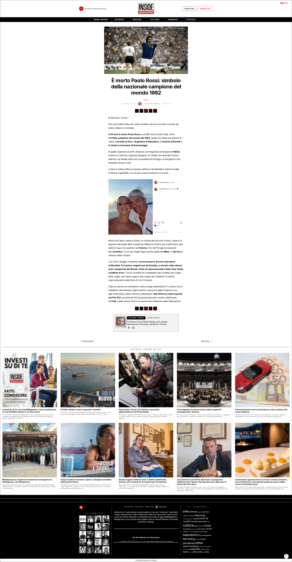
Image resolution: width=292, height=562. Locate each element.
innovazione (194, 531)
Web (207, 552)
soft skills (186, 549)
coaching (199, 515)
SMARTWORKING (191, 546)
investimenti (203, 531)
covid (195, 518)
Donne (201, 526)
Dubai (207, 525)
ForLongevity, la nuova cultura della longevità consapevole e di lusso (199, 410)
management (206, 535)
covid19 (186, 521)
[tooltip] (137, 111)
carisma (185, 516)
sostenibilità (194, 549)
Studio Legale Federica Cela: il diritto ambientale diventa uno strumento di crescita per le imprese (143, 480)
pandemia (188, 543)
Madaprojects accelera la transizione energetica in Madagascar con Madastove (27, 480)
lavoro (193, 535)
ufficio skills (197, 552)
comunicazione (187, 519)
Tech (190, 552)
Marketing (189, 538)
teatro (185, 552)
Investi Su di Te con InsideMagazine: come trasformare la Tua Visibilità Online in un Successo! (29, 410)
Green (209, 529)
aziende (199, 512)
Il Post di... (186, 531)
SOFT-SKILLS (207, 546)
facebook (194, 529)
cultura (188, 525)
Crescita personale (198, 521)
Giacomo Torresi (152, 103)
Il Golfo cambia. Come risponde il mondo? (81, 409)
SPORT (146, 100)
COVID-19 (203, 518)
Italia (186, 535)
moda (197, 539)
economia (186, 529)
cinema (191, 516)
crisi (208, 521)
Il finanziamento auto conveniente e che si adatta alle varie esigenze (261, 410)
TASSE (207, 549)
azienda (193, 511)
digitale (196, 526)
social (201, 546)
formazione (201, 529)
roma (199, 543)
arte (186, 511)
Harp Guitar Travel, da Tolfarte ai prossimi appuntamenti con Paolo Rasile (139, 410)
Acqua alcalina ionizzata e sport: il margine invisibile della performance (86, 480)
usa (204, 552)
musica (203, 539)
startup (203, 549)
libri (200, 535)
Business (206, 512)
